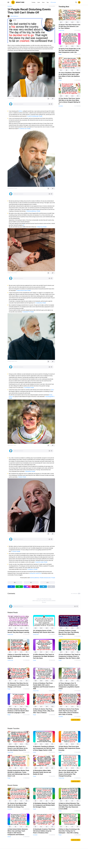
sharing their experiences (35, 573)
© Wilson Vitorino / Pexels (12, 272)
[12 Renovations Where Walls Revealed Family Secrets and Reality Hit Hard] (44, 761)
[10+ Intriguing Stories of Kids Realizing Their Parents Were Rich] (44, 621)
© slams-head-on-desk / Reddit (23, 290)
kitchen (20, 111)
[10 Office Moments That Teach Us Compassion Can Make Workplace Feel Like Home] (44, 645)
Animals (9, 836)
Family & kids (61, 30)
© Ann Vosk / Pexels (11, 533)
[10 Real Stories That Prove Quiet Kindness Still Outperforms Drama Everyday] (70, 737)
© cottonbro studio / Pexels (12, 361)
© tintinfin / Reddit (22, 477)
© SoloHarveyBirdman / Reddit (33, 211)
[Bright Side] (17, 2)
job (23, 225)
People (60, 54)
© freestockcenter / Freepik (12, 188)
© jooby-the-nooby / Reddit (41, 562)
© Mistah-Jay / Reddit (41, 226)
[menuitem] (33, 2)
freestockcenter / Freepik (49, 577)
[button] (15, 582)
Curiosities (10, 6)
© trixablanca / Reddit (32, 569)
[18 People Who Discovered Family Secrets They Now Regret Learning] (18, 621)
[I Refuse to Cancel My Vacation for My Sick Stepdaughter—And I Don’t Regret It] (18, 645)
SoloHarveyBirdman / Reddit (36, 577)
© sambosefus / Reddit (40, 302)
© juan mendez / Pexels (12, 445)
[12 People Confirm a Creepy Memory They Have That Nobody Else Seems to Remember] (70, 621)
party (52, 389)
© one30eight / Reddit (29, 387)
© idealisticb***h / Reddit (28, 311)
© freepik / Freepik (11, 98)
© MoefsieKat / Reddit (30, 471)
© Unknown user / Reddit (24, 128)
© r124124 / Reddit (15, 551)
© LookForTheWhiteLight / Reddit (34, 116)
